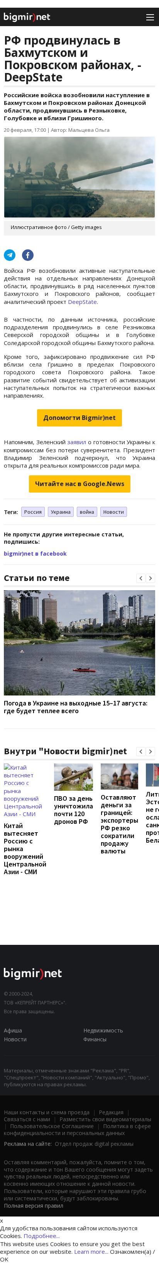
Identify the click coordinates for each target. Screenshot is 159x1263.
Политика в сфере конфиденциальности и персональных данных (77, 1129)
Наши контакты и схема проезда (47, 1112)
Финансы (95, 1039)
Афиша (13, 1030)
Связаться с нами (27, 1119)
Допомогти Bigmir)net (79, 417)
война (87, 511)
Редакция (111, 1112)
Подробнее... (42, 1236)
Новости (113, 511)
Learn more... (91, 1251)
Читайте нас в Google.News (79, 484)
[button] (140, 578)
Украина (61, 511)
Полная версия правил (33, 1205)
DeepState (82, 301)
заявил (76, 442)
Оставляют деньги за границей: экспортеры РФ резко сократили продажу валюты (119, 824)
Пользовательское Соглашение (52, 1126)
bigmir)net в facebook (35, 553)
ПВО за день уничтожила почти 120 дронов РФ (73, 810)
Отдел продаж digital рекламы (94, 1143)
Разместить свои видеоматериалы (105, 1119)
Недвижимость (103, 1030)
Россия (33, 511)
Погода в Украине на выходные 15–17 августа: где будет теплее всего (75, 707)
